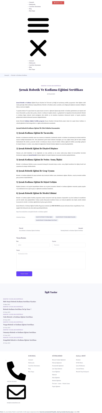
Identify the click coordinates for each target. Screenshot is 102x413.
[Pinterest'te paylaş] (21, 220)
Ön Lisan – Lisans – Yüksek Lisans (61, 383)
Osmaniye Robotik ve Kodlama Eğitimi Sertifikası (19, 332)
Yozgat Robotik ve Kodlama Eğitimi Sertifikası (18, 324)
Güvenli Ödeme (80, 368)
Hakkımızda (32, 4)
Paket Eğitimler (56, 377)
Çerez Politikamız (80, 365)
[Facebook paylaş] (27, 217)
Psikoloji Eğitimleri (57, 362)
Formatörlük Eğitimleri (58, 365)
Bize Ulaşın (32, 11)
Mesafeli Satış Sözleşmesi (82, 371)
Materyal (54, 374)
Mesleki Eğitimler (56, 380)
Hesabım (78, 359)
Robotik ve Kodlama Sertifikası (19, 75)
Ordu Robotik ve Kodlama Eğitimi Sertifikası (18, 317)
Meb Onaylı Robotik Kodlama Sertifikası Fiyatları (19, 301)
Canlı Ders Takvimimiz (35, 6)
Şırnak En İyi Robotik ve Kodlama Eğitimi (44, 217)
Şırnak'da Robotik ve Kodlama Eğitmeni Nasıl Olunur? (46, 220)
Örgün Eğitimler (56, 386)
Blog (30, 8)
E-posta (54, 241)
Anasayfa (31, 2)
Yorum (18, 250)
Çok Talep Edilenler (57, 368)
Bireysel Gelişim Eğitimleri (59, 359)
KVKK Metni (79, 362)
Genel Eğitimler (56, 371)
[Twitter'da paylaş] (31, 217)
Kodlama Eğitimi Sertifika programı (34, 121)
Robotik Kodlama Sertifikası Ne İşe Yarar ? (17, 309)
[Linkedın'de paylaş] (18, 220)
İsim (17, 241)
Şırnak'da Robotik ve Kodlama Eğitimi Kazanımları (65, 217)
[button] (38, 36)
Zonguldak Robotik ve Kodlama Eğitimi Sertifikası (19, 340)
